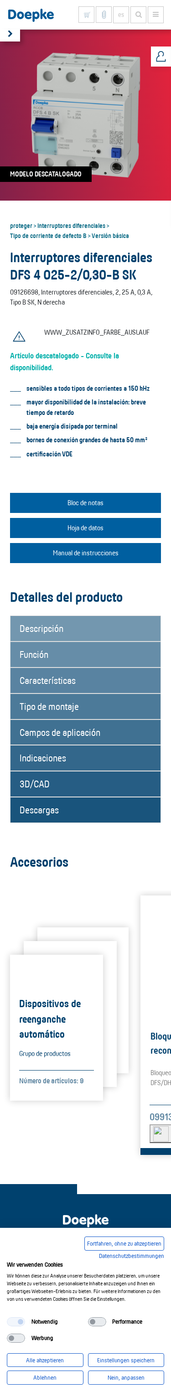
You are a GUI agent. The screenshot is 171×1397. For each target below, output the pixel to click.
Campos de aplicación (60, 732)
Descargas (39, 810)
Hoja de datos (85, 527)
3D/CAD (35, 784)
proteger (21, 225)
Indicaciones (43, 758)
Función (34, 654)
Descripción (41, 628)
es (121, 14)
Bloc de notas (85, 502)
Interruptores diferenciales (71, 225)
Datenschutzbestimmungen (131, 1255)
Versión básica (110, 235)
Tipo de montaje (49, 706)
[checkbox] (16, 1321)
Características (48, 680)
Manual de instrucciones (86, 552)
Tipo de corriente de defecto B (48, 235)
